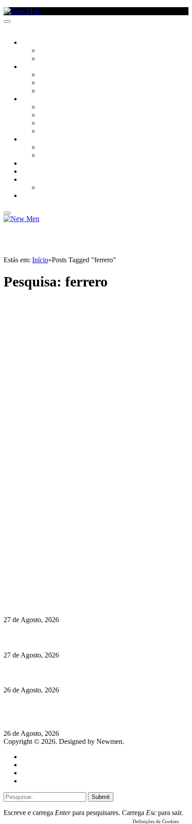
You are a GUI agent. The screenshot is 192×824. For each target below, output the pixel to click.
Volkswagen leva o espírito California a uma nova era (84, 637)
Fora (46, 156)
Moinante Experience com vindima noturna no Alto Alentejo (95, 672)
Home (30, 756)
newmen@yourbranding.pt (74, 544)
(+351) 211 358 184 (64, 552)
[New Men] (21, 11)
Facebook (49, 568)
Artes (47, 75)
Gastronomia (41, 164)
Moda (47, 115)
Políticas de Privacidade (62, 577)
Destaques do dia (45, 781)
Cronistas (54, 51)
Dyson (48, 107)
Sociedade (36, 43)
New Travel (38, 196)
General (32, 764)
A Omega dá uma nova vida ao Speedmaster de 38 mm (86, 602)
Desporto (35, 180)
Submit (101, 797)
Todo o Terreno (62, 188)
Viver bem (54, 123)
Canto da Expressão (69, 59)
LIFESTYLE (35, 99)
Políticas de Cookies (58, 585)
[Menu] (7, 21)
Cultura (33, 67)
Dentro (50, 148)
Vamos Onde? (40, 140)
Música (50, 91)
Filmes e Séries (60, 83)
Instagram (49, 560)
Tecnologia (56, 131)
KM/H (28, 172)
